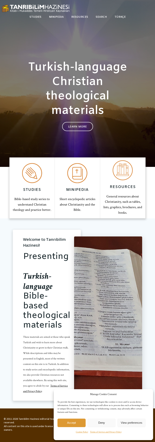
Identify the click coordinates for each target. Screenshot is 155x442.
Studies (35, 17)
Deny (101, 422)
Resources (79, 17)
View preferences (131, 422)
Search (101, 17)
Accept (71, 422)
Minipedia (56, 17)
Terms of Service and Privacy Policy (106, 431)
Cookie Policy (82, 431)
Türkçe (120, 17)
